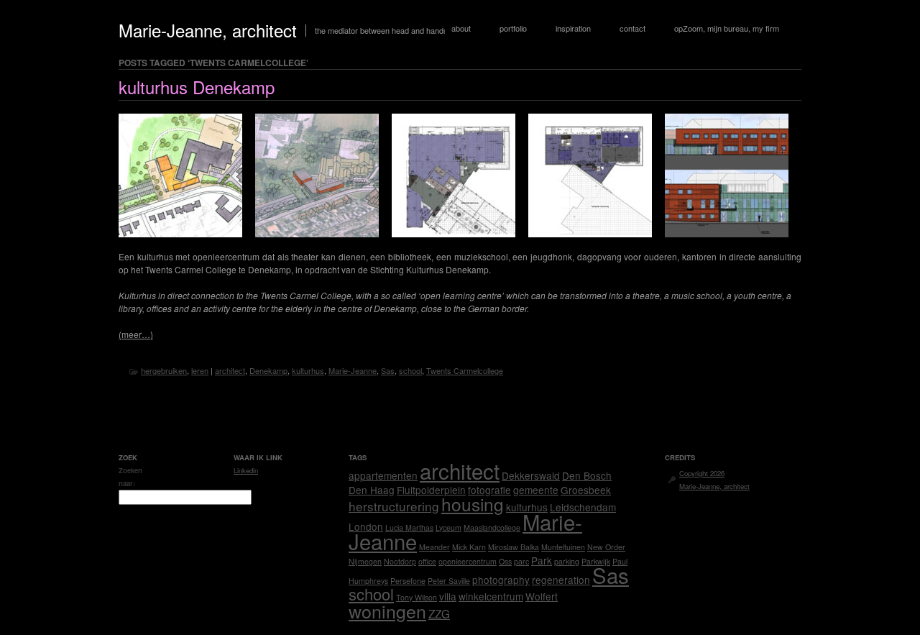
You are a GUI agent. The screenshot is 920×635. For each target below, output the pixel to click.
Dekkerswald (531, 475)
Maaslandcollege (492, 527)
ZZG (439, 613)
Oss (505, 561)
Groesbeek (586, 490)
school (410, 370)
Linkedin (246, 470)
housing (472, 503)
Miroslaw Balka (513, 547)
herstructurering (394, 506)
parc (521, 561)
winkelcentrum (491, 596)
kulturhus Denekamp (197, 86)
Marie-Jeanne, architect (208, 29)
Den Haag (372, 490)
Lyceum (448, 527)
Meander (434, 547)
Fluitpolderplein (431, 490)
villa (447, 596)
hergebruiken (164, 370)
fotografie (489, 490)
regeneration (561, 579)
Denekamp (268, 370)
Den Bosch (587, 475)
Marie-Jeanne (352, 370)
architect (230, 370)
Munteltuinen (563, 547)
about (461, 28)
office (427, 561)
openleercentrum (467, 561)
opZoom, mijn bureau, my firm (726, 28)
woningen (387, 610)
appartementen (383, 475)
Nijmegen (365, 561)
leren (199, 370)
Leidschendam (583, 507)
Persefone (408, 580)
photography (501, 579)
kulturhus (308, 370)
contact (632, 28)
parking (566, 561)
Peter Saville (449, 580)
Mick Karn (469, 547)
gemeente (535, 490)
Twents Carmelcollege (464, 370)
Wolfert (541, 596)
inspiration (573, 28)
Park (541, 560)
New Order (606, 547)
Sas (388, 370)
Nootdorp (400, 561)
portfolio (513, 28)
